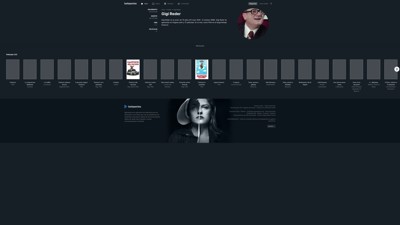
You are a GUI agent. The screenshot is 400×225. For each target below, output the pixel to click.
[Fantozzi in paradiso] (201, 69)
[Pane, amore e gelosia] (253, 69)
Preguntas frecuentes (249, 107)
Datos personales (270, 111)
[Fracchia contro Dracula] (184, 69)
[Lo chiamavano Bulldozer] (29, 69)
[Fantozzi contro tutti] (150, 69)
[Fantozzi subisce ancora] (64, 69)
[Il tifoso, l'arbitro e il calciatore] (390, 69)
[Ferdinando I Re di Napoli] (304, 69)
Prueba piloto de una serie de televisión (244, 115)
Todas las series (258, 106)
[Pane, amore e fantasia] (287, 69)
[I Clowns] (115, 69)
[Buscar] (271, 3)
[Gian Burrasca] (270, 69)
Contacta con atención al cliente (266, 107)
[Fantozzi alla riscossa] (133, 69)
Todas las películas (270, 106)
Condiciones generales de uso (255, 111)
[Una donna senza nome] (339, 69)
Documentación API (236, 107)
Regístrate (252, 3)
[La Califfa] (47, 69)
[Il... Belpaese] (373, 69)
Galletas (243, 111)
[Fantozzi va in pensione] (98, 69)
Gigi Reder (177, 10)
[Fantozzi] (12, 69)
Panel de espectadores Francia (267, 115)
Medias (259, 113)
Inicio (163, 10)
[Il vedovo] (236, 69)
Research (273, 113)
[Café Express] (322, 69)
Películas (200, 46)
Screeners (266, 113)
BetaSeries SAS (251, 113)
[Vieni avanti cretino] (167, 69)
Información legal (234, 111)
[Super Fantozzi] (219, 69)
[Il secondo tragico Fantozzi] (81, 69)
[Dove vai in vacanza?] (356, 69)
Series (169, 10)
